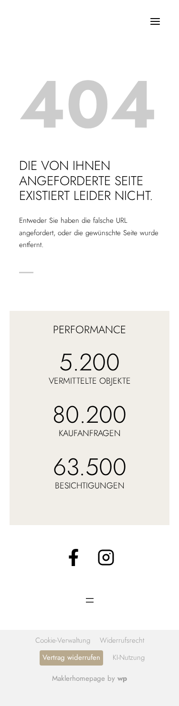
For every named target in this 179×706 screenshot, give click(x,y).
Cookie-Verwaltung (62, 640)
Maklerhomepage (78, 678)
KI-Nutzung (129, 657)
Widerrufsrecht (122, 640)
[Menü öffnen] (155, 21)
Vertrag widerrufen (71, 657)
